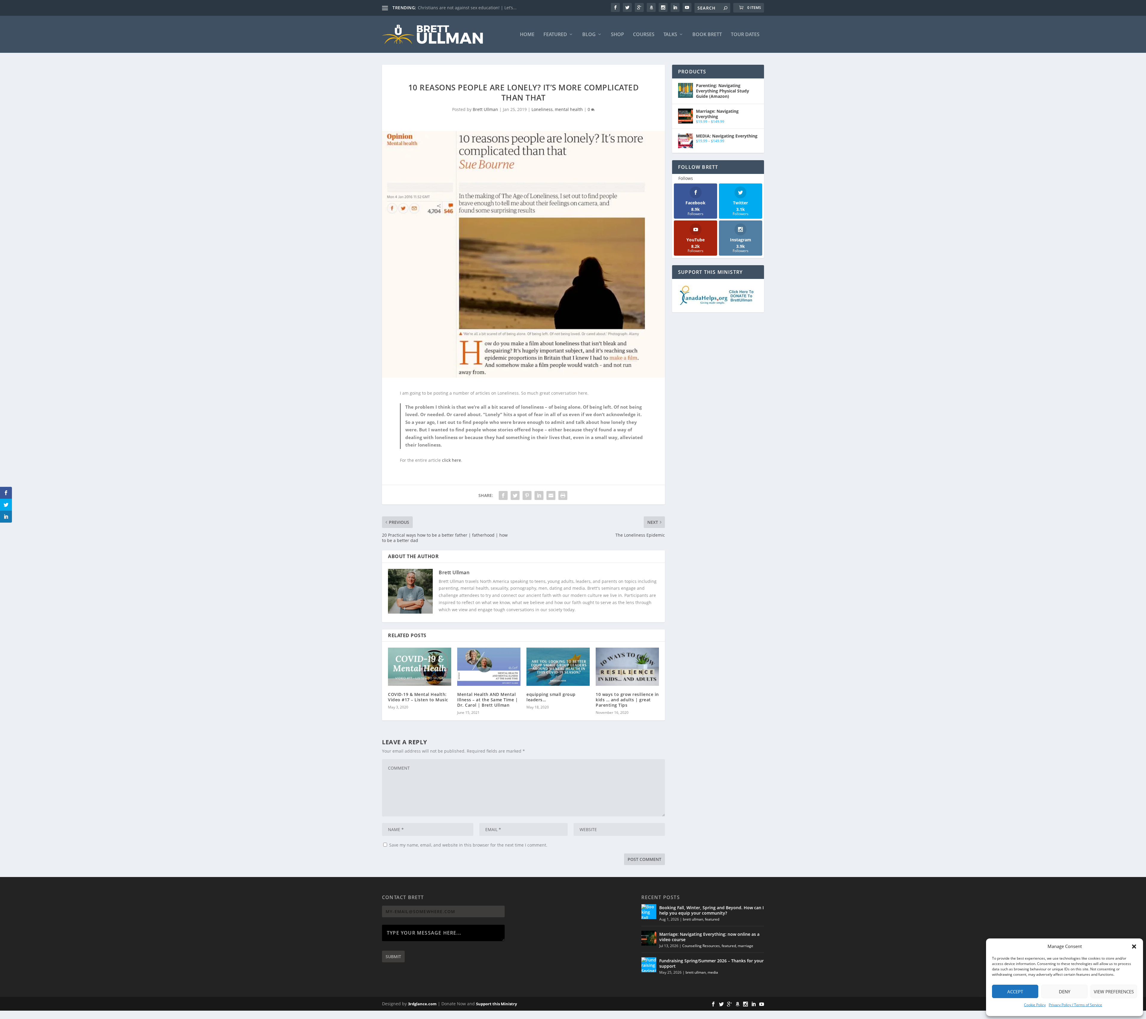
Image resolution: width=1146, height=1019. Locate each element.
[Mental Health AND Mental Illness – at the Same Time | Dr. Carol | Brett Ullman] (488, 666)
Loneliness (542, 109)
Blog (589, 35)
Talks (670, 35)
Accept (1015, 992)
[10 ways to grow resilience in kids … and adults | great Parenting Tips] (627, 666)
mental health (569, 109)
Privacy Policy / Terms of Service (1075, 1004)
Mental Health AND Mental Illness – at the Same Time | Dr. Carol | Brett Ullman (487, 699)
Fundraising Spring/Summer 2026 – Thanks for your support (711, 963)
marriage (745, 945)
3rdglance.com (422, 1003)
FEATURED (555, 35)
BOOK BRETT (707, 35)
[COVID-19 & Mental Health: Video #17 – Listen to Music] (419, 666)
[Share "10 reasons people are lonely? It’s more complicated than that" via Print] (563, 495)
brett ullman (693, 919)
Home (527, 35)
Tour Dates (745, 35)
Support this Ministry (496, 1003)
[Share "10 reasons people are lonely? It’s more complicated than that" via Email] (551, 495)
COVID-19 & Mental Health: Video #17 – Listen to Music (418, 697)
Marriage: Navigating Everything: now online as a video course (709, 936)
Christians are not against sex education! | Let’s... (467, 7)
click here (451, 460)
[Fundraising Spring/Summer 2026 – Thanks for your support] (648, 964)
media (713, 972)
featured (712, 919)
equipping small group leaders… (551, 697)
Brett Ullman (485, 109)
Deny (1064, 992)
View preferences (1114, 992)
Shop (617, 35)
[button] (1134, 946)
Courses (643, 35)
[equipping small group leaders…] (558, 666)
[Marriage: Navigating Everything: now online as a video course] (648, 938)
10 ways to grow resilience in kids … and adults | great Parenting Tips (627, 699)
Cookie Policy (1035, 1004)
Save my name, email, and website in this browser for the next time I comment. (468, 845)
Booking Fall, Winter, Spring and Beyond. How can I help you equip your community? (711, 910)
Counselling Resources (701, 945)
